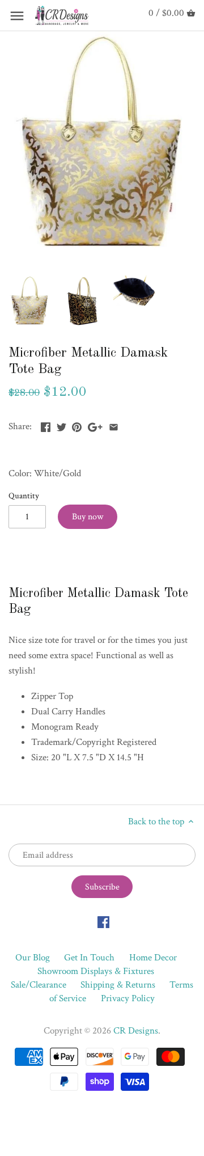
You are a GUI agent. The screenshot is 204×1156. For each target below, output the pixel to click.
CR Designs (135, 1030)
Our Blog (32, 957)
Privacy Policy (128, 998)
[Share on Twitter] (61, 425)
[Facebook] (103, 922)
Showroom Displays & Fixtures (95, 971)
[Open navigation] (17, 15)
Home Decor (153, 957)
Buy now (87, 517)
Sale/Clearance (38, 985)
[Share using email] (113, 425)
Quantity (23, 495)
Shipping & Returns (117, 985)
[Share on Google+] (95, 425)
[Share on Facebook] (45, 425)
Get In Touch (89, 957)
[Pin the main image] (77, 425)
